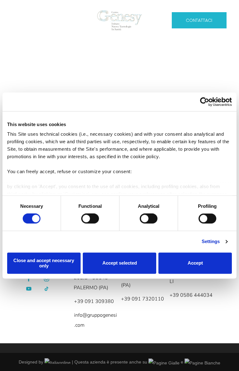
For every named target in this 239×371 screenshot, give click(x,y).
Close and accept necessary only (43, 263)
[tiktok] (47, 289)
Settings (211, 241)
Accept (195, 263)
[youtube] (29, 289)
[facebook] (29, 279)
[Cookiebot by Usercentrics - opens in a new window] (204, 101)
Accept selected (119, 263)
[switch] (90, 219)
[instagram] (47, 279)
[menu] (14, 18)
